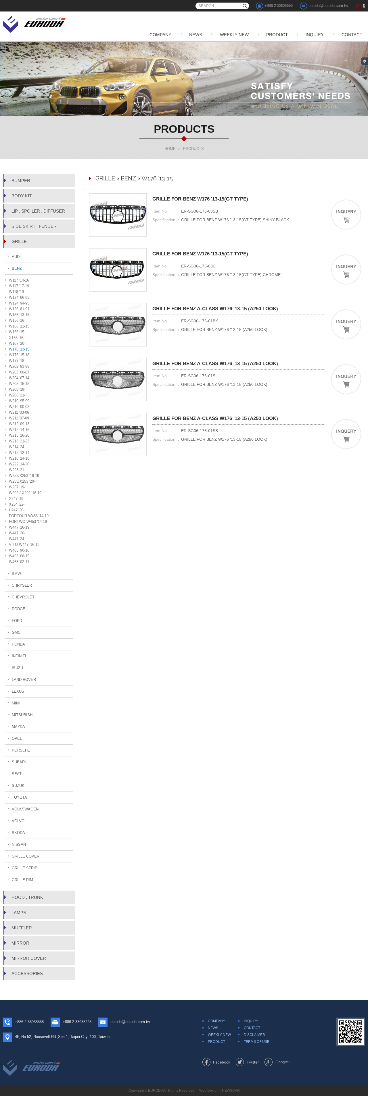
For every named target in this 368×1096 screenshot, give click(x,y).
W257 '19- (17, 487)
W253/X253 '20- (22, 481)
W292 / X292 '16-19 (25, 493)
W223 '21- (17, 470)
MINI (16, 703)
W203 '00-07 (19, 372)
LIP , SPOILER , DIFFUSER (38, 211)
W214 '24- (17, 447)
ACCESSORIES (27, 973)
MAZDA (18, 727)
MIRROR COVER (29, 958)
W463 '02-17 (19, 562)
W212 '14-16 (19, 429)
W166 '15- (17, 332)
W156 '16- (17, 320)
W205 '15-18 (19, 384)
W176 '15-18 (19, 355)
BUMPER (21, 180)
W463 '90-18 (19, 550)
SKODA (18, 833)
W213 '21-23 (19, 441)
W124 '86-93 (19, 297)
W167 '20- (17, 343)
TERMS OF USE (256, 1042)
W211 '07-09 (19, 418)
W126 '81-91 (19, 309)
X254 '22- (16, 504)
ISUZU (17, 668)
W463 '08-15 (19, 556)
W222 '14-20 (19, 464)
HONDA (18, 644)
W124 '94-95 (19, 303)
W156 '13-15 (19, 315)
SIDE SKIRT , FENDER (34, 226)
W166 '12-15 (19, 326)
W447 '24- (17, 539)
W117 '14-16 (19, 280)
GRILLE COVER (25, 856)
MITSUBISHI (23, 715)
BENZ (17, 268)
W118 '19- (17, 292)
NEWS (195, 34)
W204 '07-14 (19, 378)
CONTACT (352, 34)
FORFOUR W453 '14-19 (29, 516)
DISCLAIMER (254, 1035)
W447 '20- (17, 533)
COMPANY (160, 34)
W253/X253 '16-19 (24, 475)
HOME (170, 149)
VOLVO (18, 821)
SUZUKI (19, 785)
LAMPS (19, 912)
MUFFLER (22, 927)
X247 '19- (16, 498)
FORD (17, 621)
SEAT (17, 774)
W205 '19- (17, 389)
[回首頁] (34, 23)
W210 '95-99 (19, 401)
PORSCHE (21, 750)
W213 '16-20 (19, 435)
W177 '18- (17, 361)
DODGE (18, 609)
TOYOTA (19, 797)
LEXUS (18, 691)
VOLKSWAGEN (25, 809)
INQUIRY (315, 34)
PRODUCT (277, 34)
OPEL (17, 738)
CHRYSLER (22, 585)
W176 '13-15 (19, 349)
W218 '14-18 (19, 458)
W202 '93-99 (19, 366)
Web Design (208, 1091)
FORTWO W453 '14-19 (28, 521)
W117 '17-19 (19, 286)
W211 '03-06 (19, 412)
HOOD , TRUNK (27, 897)
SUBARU (19, 762)
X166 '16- (16, 338)
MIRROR (20, 943)
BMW (16, 573)
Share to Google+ (277, 1062)
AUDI (16, 257)
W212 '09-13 (19, 424)
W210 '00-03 (19, 407)
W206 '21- (17, 395)
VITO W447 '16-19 (24, 544)
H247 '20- (16, 510)
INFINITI (19, 656)
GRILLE (19, 241)
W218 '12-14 (19, 452)
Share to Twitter (247, 1062)
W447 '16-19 (19, 527)
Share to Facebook (216, 1062)
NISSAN (19, 844)
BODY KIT (22, 195)
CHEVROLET (23, 597)
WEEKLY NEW (234, 34)
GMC (16, 632)
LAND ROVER (24, 679)
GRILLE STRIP (24, 868)
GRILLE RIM (22, 880)
